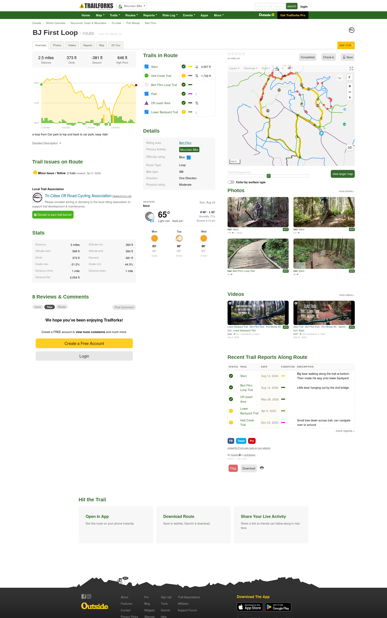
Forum (187, 610)
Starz (154, 67)
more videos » (347, 294)
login (304, 6)
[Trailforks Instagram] (89, 596)
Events (188, 15)
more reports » (345, 431)
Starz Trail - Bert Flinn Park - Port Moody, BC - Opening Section (320, 326)
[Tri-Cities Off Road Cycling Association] (352, 32)
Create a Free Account (84, 343)
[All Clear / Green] (231, 376)
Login (84, 356)
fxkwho (234, 454)
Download (248, 468)
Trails (114, 15)
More (217, 15)
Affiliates (183, 603)
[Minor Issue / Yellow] (231, 411)
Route (62, 307)
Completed (308, 57)
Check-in (328, 57)
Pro (146, 597)
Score (38, 307)
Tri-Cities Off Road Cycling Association (78, 195)
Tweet (241, 441)
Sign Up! (166, 597)
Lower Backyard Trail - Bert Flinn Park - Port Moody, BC (254, 326)
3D (350, 147)
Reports (149, 15)
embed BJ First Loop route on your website (249, 447)
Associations (189, 597)
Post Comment (124, 307)
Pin (252, 441)
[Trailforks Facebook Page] (83, 596)
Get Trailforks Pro (292, 15)
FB (231, 441)
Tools (164, 603)
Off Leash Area (160, 103)
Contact (126, 610)
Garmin (165, 610)
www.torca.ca (121, 196)
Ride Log (168, 15)
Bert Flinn (185, 143)
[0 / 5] (236, 54)
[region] (291, 115)
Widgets (149, 610)
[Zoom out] (350, 92)
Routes (130, 15)
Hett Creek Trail (161, 76)
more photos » (347, 191)
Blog (147, 603)
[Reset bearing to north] (350, 98)
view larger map (343, 174)
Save (349, 57)
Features (126, 603)
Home (86, 15)
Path (154, 94)
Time (49, 307)
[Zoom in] (350, 86)
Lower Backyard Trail (164, 112)
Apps (204, 15)
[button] (116, 524)
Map (99, 15)
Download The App (253, 596)
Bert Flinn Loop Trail (164, 85)
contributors (249, 454)
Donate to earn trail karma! (54, 215)
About (124, 597)
